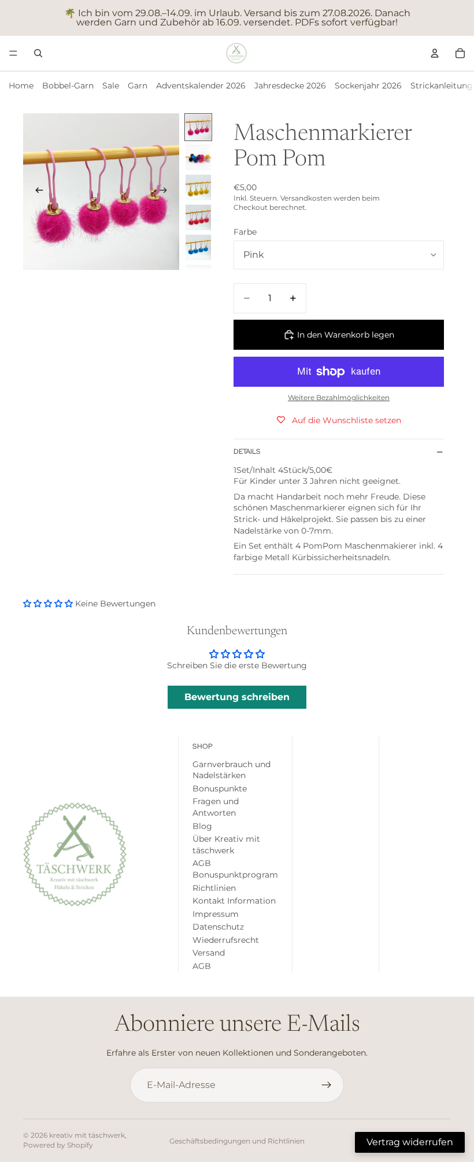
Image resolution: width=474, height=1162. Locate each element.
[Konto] (434, 53)
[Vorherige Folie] (36, 191)
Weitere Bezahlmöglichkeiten (339, 398)
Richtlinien (214, 888)
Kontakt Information (234, 900)
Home (21, 85)
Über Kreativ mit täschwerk (226, 845)
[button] (48, 603)
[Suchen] (38, 53)
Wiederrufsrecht (225, 940)
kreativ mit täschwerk (87, 1135)
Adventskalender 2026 (201, 85)
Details (247, 451)
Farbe (245, 232)
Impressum (215, 914)
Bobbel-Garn (68, 85)
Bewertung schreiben (237, 696)
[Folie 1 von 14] (198, 127)
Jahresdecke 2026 (290, 85)
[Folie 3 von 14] (198, 187)
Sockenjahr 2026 (368, 85)
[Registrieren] (326, 1085)
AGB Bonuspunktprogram (235, 869)
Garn (137, 85)
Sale (110, 85)
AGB (201, 966)
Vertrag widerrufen (409, 1142)
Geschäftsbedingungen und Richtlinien (237, 1141)
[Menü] (13, 53)
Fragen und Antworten (215, 808)
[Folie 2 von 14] (198, 157)
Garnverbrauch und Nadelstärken (231, 770)
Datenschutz (218, 927)
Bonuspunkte (219, 788)
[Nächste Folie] (166, 191)
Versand (208, 953)
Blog (202, 826)
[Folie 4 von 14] (198, 217)
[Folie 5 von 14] (198, 247)
